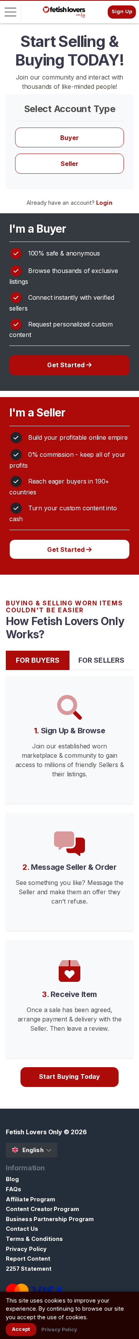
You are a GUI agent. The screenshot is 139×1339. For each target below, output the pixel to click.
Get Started (66, 365)
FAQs (13, 1189)
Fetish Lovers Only (34, 1132)
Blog (12, 1179)
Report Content (28, 1258)
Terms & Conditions (34, 1238)
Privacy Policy (26, 1249)
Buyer (69, 138)
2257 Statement (28, 1268)
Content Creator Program (42, 1209)
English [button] (33, 1150)
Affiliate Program (30, 1199)
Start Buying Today (69, 1076)
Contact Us (22, 1228)
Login (104, 202)
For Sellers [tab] (101, 660)
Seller (70, 164)
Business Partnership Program (50, 1219)
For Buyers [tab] (38, 660)
